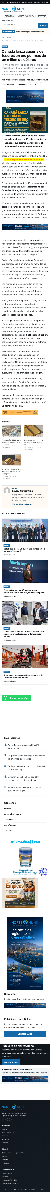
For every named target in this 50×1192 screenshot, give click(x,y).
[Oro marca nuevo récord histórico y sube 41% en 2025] (33, 431)
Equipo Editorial (7, 1173)
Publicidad (5, 1163)
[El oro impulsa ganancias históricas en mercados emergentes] (11, 460)
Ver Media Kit (25, 1034)
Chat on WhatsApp (18, 698)
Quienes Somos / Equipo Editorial (13, 1153)
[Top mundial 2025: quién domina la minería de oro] (11, 431)
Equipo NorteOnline (39, 80)
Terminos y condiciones (10, 1183)
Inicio (3, 38)
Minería (9, 38)
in (30, 84)
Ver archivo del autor (22, 504)
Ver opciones (11, 1062)
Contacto (37, 2)
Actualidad (10, 16)
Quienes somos (27, 2)
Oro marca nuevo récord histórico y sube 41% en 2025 (33, 442)
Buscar (43, 26)
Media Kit (45, 2)
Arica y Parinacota (26, 16)
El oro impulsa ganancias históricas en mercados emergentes (11, 471)
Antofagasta (10, 825)
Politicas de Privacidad (9, 1180)
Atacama (8, 830)
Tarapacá (42, 16)
